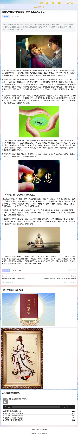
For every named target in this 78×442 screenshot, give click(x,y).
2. (13, 413)
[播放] (5, 407)
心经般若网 (44, 429)
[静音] (67, 407)
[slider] (71, 407)
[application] (39, 407)
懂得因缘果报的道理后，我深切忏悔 (13, 278)
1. (13, 411)
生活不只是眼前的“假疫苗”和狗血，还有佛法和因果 (60, 278)
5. (13, 420)
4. (13, 418)
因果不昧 (5, 16)
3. (13, 415)
